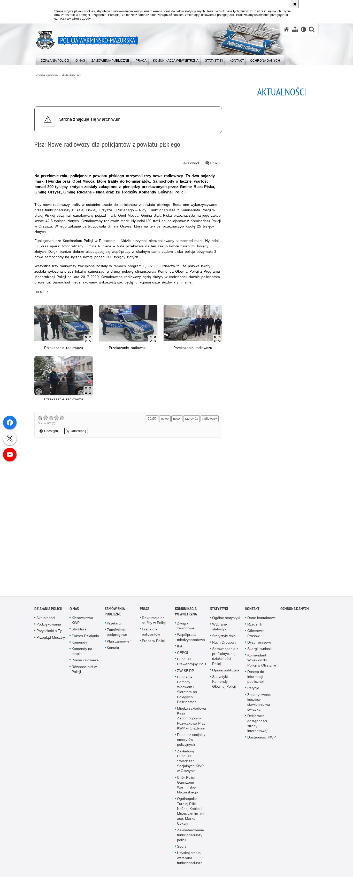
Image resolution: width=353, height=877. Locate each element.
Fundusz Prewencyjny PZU (191, 664)
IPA (179, 649)
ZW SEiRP (185, 673)
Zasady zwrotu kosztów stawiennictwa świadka (259, 704)
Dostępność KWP (261, 740)
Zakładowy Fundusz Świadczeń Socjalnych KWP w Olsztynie (190, 764)
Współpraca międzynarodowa (191, 639)
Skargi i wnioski (259, 651)
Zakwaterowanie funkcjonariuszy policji (190, 838)
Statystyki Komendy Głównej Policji (224, 684)
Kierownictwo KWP (82, 623)
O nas (74, 611)
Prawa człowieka (85, 663)
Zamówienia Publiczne (115, 614)
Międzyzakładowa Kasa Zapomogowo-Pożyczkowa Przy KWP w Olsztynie (191, 721)
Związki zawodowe (185, 628)
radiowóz (191, 418)
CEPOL (183, 655)
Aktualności (71, 75)
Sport (181, 849)
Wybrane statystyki (219, 629)
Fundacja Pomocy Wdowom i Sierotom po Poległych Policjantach (187, 692)
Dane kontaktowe (261, 621)
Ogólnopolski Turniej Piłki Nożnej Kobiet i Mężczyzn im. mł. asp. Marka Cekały (191, 814)
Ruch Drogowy (224, 645)
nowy (177, 418)
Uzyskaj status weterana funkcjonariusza (190, 861)
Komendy (79, 645)
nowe (165, 418)
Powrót (193, 163)
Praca (144, 611)
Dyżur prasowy (259, 645)
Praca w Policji (153, 643)
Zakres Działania (85, 639)
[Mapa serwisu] (295, 29)
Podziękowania (48, 627)
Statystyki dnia (224, 639)
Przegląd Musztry (50, 640)
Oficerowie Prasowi (256, 635)
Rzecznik (254, 627)
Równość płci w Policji (84, 672)
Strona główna (46, 75)
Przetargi (114, 626)
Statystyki (219, 611)
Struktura (79, 632)
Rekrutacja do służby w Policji (154, 623)
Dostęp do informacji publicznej (255, 679)
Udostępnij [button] (51, 431)
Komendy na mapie (82, 654)
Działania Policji (48, 611)
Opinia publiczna (225, 673)
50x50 (152, 418)
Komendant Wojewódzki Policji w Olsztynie (261, 663)
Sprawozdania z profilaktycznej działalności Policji (225, 659)
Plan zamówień (119, 644)
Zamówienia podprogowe (117, 634)
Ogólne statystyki (226, 621)
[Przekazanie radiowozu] (63, 324)
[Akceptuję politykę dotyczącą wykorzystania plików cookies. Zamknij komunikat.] (295, 4)
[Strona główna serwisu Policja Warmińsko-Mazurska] (286, 29)
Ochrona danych (294, 611)
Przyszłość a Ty (49, 633)
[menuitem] (54, 59)
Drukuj (215, 163)
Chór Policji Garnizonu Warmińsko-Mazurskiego (187, 787)
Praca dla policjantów (151, 634)
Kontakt (113, 650)
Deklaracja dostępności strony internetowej (257, 726)
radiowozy (209, 418)
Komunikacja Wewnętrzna (186, 614)
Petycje (253, 691)
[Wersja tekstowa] (303, 29)
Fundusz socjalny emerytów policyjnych (191, 742)
